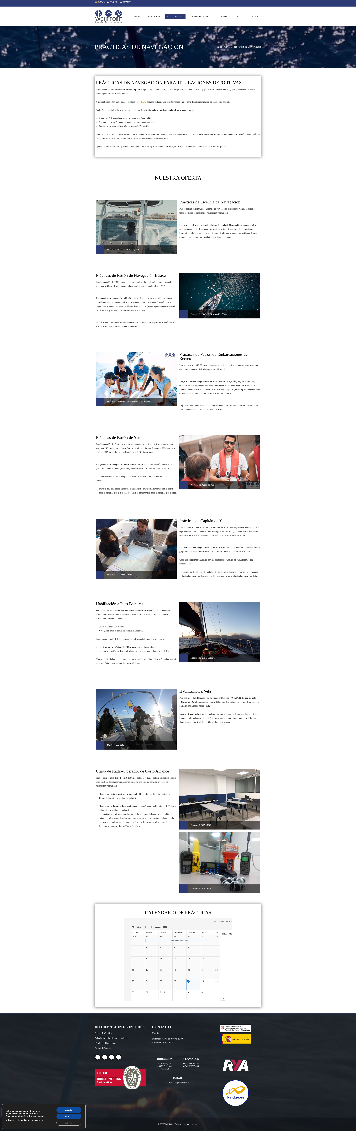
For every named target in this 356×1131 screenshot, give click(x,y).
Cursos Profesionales (200, 16)
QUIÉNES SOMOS (153, 16)
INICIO (136, 16)
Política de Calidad (103, 1048)
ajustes (40, 1120)
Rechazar (69, 1116)
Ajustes (68, 1123)
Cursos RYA (224, 16)
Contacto (254, 16)
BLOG (239, 16)
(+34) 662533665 (191, 1066)
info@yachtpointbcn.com (178, 1082)
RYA (143, 102)
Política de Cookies (103, 1033)
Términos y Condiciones (105, 1043)
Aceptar (69, 1110)
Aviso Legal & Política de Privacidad (111, 1038)
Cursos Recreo (174, 16)
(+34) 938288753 (191, 1063)
